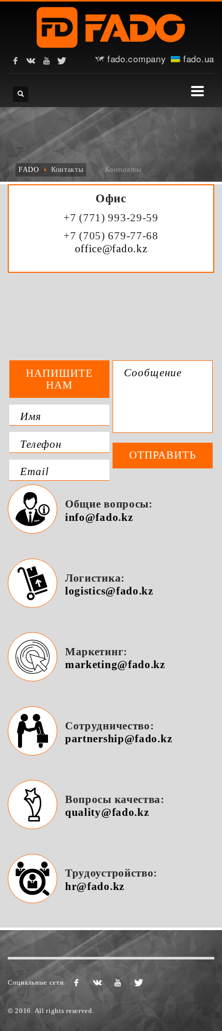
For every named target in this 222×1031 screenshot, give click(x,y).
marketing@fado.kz (115, 664)
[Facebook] (15, 60)
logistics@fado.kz (109, 591)
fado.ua (197, 58)
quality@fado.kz (107, 812)
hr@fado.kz (94, 886)
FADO (29, 169)
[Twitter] (62, 60)
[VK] (31, 60)
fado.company (135, 58)
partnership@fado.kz (118, 738)
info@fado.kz (99, 517)
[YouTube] (46, 60)
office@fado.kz (111, 248)
